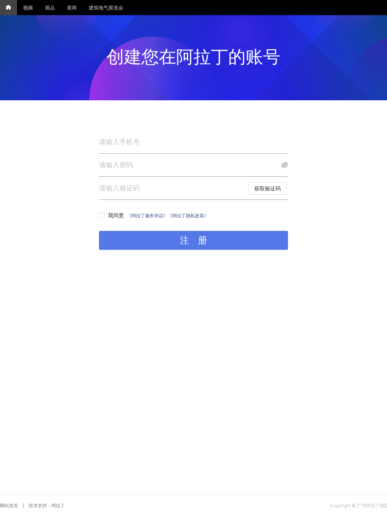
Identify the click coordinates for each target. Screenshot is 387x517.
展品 (50, 8)
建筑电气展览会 (106, 8)
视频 (28, 8)
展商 (72, 8)
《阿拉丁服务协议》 (147, 215)
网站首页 (9, 505)
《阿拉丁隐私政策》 (188, 215)
